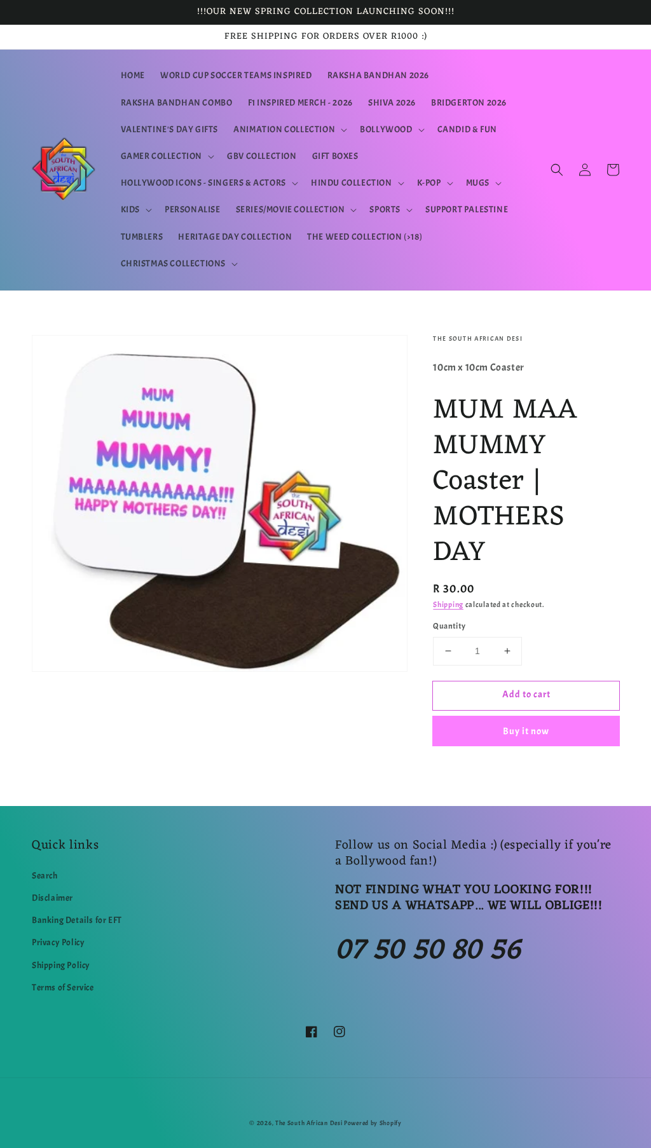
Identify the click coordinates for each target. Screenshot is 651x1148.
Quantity (449, 626)
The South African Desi (308, 1123)
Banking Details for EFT (77, 920)
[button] (289, 129)
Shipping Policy (61, 965)
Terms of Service (63, 987)
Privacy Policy (58, 942)
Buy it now (526, 731)
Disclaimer (52, 897)
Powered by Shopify (373, 1123)
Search (45, 875)
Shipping (448, 604)
